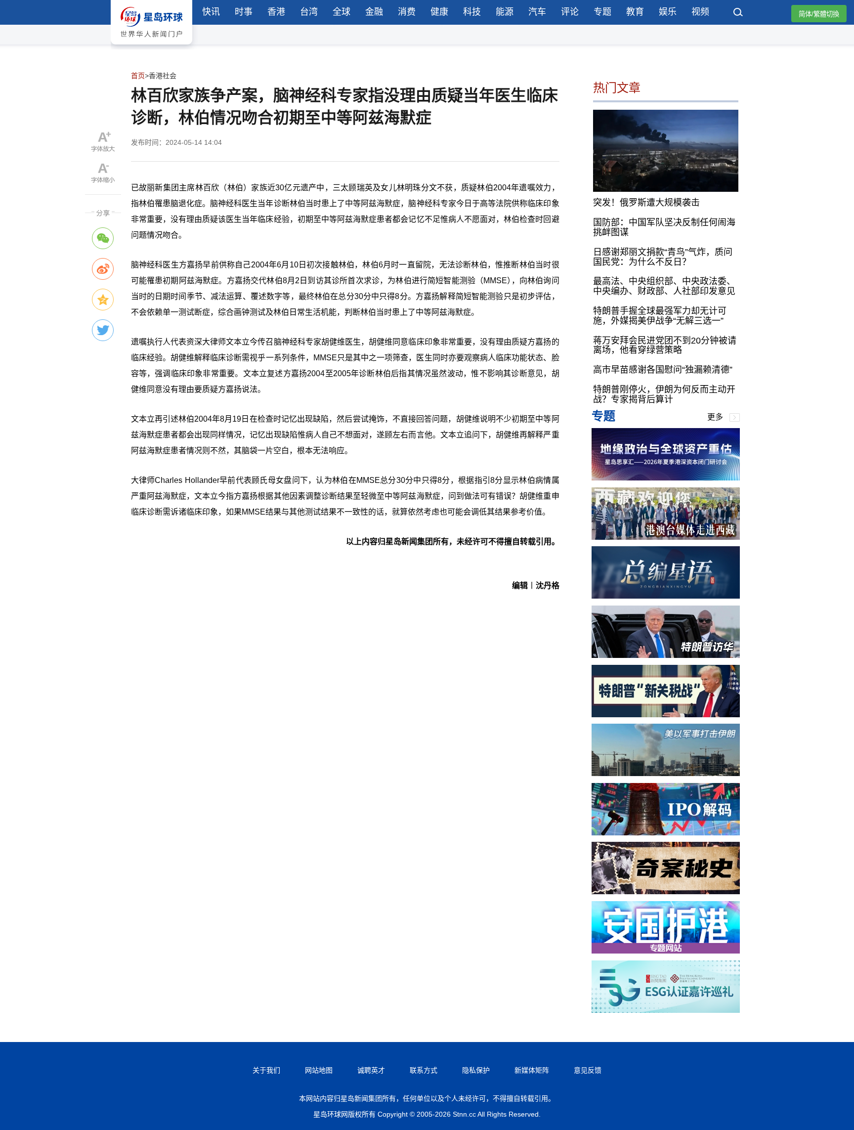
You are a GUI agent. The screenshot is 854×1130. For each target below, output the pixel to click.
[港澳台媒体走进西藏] (666, 537)
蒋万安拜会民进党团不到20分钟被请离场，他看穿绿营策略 (664, 345)
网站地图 (319, 1070)
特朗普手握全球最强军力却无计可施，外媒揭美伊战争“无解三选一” (659, 316)
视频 (700, 12)
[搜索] (738, 13)
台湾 (309, 12)
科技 (472, 12)
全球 (341, 12)
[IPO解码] (666, 832)
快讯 (211, 12)
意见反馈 (587, 1070)
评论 (570, 12)
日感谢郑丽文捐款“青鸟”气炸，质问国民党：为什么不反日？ (662, 257)
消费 (407, 12)
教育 (635, 12)
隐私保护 (476, 1070)
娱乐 (668, 12)
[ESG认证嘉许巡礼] (666, 1010)
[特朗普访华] (666, 655)
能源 (504, 12)
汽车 (537, 12)
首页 (138, 76)
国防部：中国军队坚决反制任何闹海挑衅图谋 (664, 227)
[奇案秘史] (666, 891)
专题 (602, 12)
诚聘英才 (371, 1070)
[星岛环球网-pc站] (151, 47)
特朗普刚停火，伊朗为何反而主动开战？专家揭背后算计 (664, 394)
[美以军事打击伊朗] (666, 773)
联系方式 (423, 1070)
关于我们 (266, 1070)
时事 (244, 12)
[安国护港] (666, 951)
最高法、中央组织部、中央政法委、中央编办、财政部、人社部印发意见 (664, 286)
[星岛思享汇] (666, 478)
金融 (374, 12)
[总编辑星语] (666, 596)
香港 (276, 12)
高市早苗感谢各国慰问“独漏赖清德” (662, 370)
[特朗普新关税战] (666, 714)
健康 (439, 12)
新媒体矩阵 (531, 1070)
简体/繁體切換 (819, 14)
